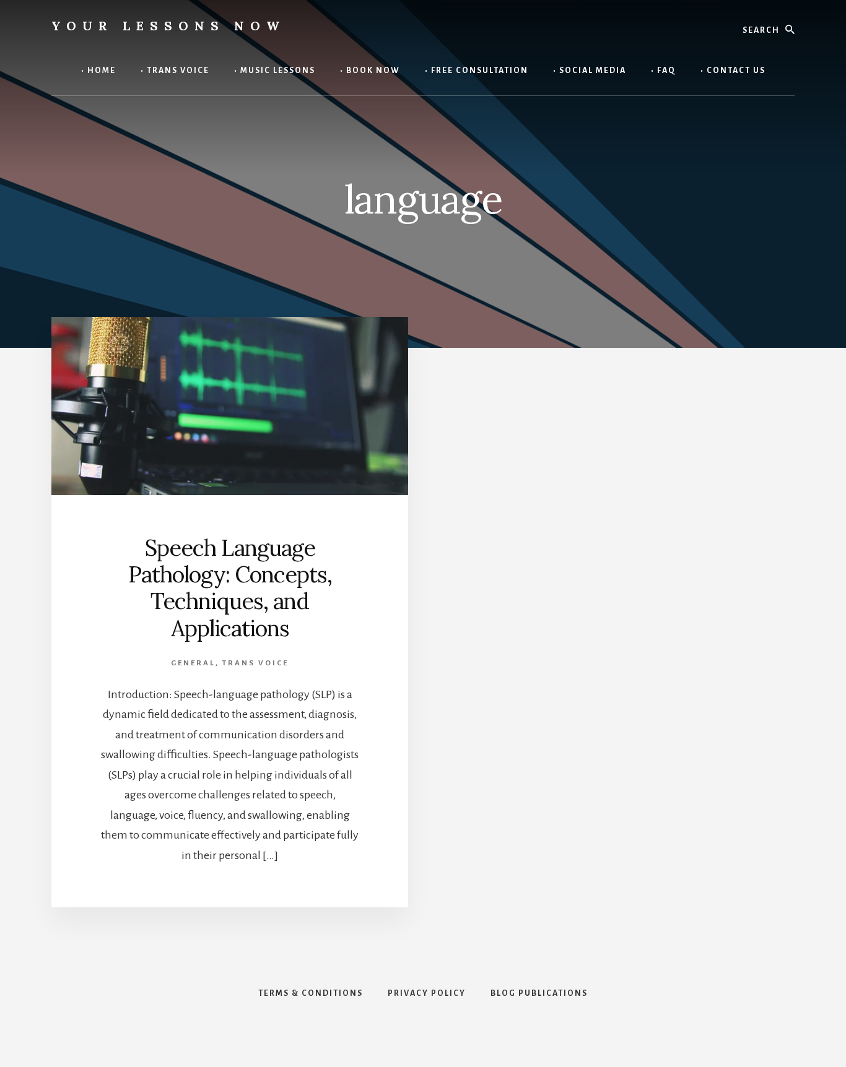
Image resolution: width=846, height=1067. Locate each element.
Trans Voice (255, 663)
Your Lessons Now (168, 25)
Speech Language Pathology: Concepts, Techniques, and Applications (230, 588)
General (193, 663)
